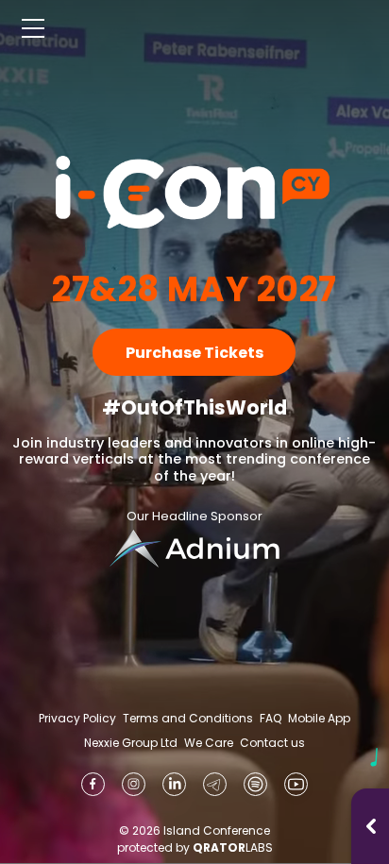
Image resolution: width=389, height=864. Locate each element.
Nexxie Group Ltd (131, 743)
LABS (233, 847)
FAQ (270, 718)
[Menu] (33, 28)
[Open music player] (371, 826)
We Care (208, 743)
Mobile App (319, 718)
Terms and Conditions (188, 718)
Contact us (272, 743)
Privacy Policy (77, 718)
